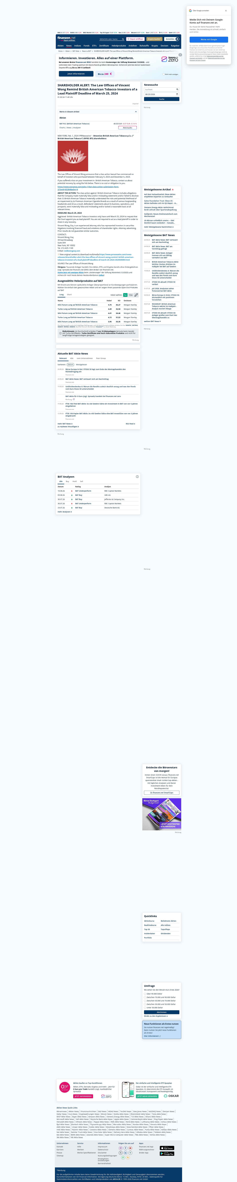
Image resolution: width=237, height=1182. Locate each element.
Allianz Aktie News (153, 1116)
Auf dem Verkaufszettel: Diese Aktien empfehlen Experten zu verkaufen (159, 195)
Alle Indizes (165, 925)
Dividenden (165, 933)
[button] (135, 39)
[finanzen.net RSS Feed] (128, 1158)
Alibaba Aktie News (144, 1132)
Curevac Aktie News (135, 1129)
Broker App (143, 1153)
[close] (226, 10)
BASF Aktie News (63, 1116)
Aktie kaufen (127, 128)
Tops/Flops (165, 929)
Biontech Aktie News (79, 1124)
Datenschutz (103, 1150)
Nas (120, 32)
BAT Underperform (83, 491)
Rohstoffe (144, 46)
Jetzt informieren (76, 73)
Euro (147, 32)
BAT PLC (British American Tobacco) (74, 123)
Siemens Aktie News (116, 1129)
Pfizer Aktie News (156, 1127)
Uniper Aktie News (79, 1127)
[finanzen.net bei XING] (130, 1153)
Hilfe (79, 1147)
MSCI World (87, 32)
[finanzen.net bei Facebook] (126, 1148)
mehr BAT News (64, 424)
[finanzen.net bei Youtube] (130, 1148)
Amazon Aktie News (96, 1116)
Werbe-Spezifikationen (86, 1153)
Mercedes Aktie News (122, 1124)
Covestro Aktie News (98, 1129)
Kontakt (60, 1147)
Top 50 (147, 929)
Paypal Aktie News (101, 1122)
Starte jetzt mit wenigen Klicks (71, 272)
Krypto (155, 46)
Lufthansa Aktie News (150, 1122)
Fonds (86, 46)
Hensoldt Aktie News (65, 1122)
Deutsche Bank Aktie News (101, 1119)
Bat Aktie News (63, 1135)
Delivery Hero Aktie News (124, 1132)
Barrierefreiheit (104, 1164)
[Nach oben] (176, 1179)
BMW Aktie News (78, 1135)
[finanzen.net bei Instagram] (121, 1148)
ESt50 (72, 32)
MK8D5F (60, 327)
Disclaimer (102, 1153)
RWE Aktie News (117, 1122)
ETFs (94, 46)
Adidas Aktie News (169, 1129)
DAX (59, 32)
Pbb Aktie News (141, 1135)
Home (60, 51)
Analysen (77, 128)
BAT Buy (78, 495)
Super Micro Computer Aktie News (119, 1135)
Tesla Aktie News (159, 1114)
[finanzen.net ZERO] (169, 62)
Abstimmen (162, 1012)
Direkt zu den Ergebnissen (155, 1016)
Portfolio (148, 938)
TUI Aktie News (137, 1116)
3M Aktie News (63, 1137)
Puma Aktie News (152, 1129)
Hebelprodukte (119, 46)
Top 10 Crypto (104, 32)
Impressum (102, 1147)
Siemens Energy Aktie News (118, 1116)
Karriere (60, 1150)
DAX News (102, 1111)
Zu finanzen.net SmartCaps (161, 792)
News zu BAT (86, 51)
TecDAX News (125, 1111)
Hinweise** (99, 327)
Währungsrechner (146, 1150)
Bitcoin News (106, 1114)
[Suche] (123, 39)
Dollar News (62, 1114)
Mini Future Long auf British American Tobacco (77, 305)
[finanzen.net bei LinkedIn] (126, 1153)
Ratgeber (175, 46)
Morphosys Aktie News (115, 1127)
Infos (101, 275)
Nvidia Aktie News (121, 1114)
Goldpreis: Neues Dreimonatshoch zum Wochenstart (160, 215)
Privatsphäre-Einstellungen (103, 1160)
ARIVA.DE (116, 1179)
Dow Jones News (140, 1111)
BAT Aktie (76, 51)
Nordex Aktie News (140, 1124)
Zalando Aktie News (95, 1135)
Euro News (73, 1114)
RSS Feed (130, 424)
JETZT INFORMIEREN (83, 1096)
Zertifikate (104, 46)
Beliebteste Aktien (168, 921)
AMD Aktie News (63, 1127)
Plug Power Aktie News (163, 1119)
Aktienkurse (149, 921)
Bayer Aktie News (79, 1116)
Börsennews (62, 1111)
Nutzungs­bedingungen (107, 1156)
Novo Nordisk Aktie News (137, 1127)
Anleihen (133, 46)
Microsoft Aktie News (65, 1119)
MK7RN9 (135, 325)
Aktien (61, 46)
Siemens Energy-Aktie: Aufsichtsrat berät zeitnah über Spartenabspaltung (160, 208)
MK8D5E (72, 327)
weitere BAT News (152, 321)
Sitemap (60, 1156)
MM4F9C (128, 325)
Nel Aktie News (63, 1132)
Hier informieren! (151, 1036)
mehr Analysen (64, 512)
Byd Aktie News (63, 1124)
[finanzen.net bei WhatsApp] (123, 1158)
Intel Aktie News (63, 1129)
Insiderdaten (149, 933)
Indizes (77, 46)
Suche (161, 99)
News (69, 46)
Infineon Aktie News (84, 1122)
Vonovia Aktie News (158, 1124)
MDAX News (113, 1111)
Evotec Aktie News (96, 1127)
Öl (159, 32)
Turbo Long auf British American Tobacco (75, 309)
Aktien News (74, 1111)
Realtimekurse (150, 925)
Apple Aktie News (121, 1119)
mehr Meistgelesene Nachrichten (158, 227)
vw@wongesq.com (72, 251)
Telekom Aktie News (162, 1132)
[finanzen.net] (66, 38)
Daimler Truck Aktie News (81, 1132)
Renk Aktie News (133, 1122)
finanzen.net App (146, 1147)
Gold (170, 32)
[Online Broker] (66, 40)
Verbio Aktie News (157, 1135)
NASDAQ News (155, 1111)
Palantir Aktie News (80, 1129)
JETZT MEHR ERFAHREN (147, 1096)
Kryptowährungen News (89, 1114)
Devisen (164, 46)
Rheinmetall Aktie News (140, 1114)
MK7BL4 (66, 327)
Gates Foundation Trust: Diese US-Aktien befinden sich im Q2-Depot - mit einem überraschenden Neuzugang (160, 202)
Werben (80, 1150)
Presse (59, 1153)
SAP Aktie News (82, 1119)
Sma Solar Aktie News (103, 1132)
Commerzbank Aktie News (141, 1119)
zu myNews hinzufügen (68, 426)
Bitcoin (133, 32)
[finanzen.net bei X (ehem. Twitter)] (121, 1153)
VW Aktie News (77, 1137)
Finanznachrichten (88, 1111)
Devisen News (168, 1111)
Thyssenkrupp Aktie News (100, 1124)
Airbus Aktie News (168, 1122)
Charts (62, 128)
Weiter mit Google (209, 39)
